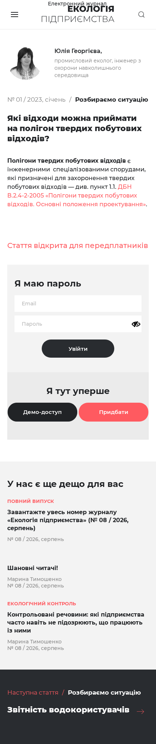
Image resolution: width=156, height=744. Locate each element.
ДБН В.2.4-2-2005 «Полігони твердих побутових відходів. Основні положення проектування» (76, 195)
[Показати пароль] (136, 324)
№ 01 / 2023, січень (36, 99)
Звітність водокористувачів (68, 710)
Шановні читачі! (32, 568)
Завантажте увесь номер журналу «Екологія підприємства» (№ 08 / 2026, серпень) (67, 520)
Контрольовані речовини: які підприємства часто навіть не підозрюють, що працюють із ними (75, 622)
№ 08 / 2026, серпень (35, 539)
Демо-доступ (42, 411)
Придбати (113, 411)
